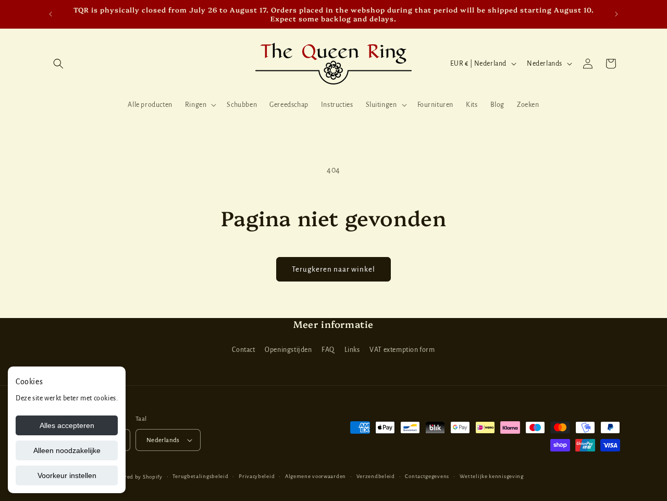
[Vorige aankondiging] (50, 14)
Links (352, 349)
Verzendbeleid (375, 476)
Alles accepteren (67, 425)
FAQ (328, 349)
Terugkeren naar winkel (333, 269)
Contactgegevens (427, 476)
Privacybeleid (257, 476)
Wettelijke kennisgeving (492, 476)
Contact (243, 349)
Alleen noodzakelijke (67, 450)
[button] (58, 63)
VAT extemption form (402, 349)
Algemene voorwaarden (315, 476)
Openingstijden (288, 349)
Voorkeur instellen (67, 475)
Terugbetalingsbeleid (200, 476)
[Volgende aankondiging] (616, 14)
